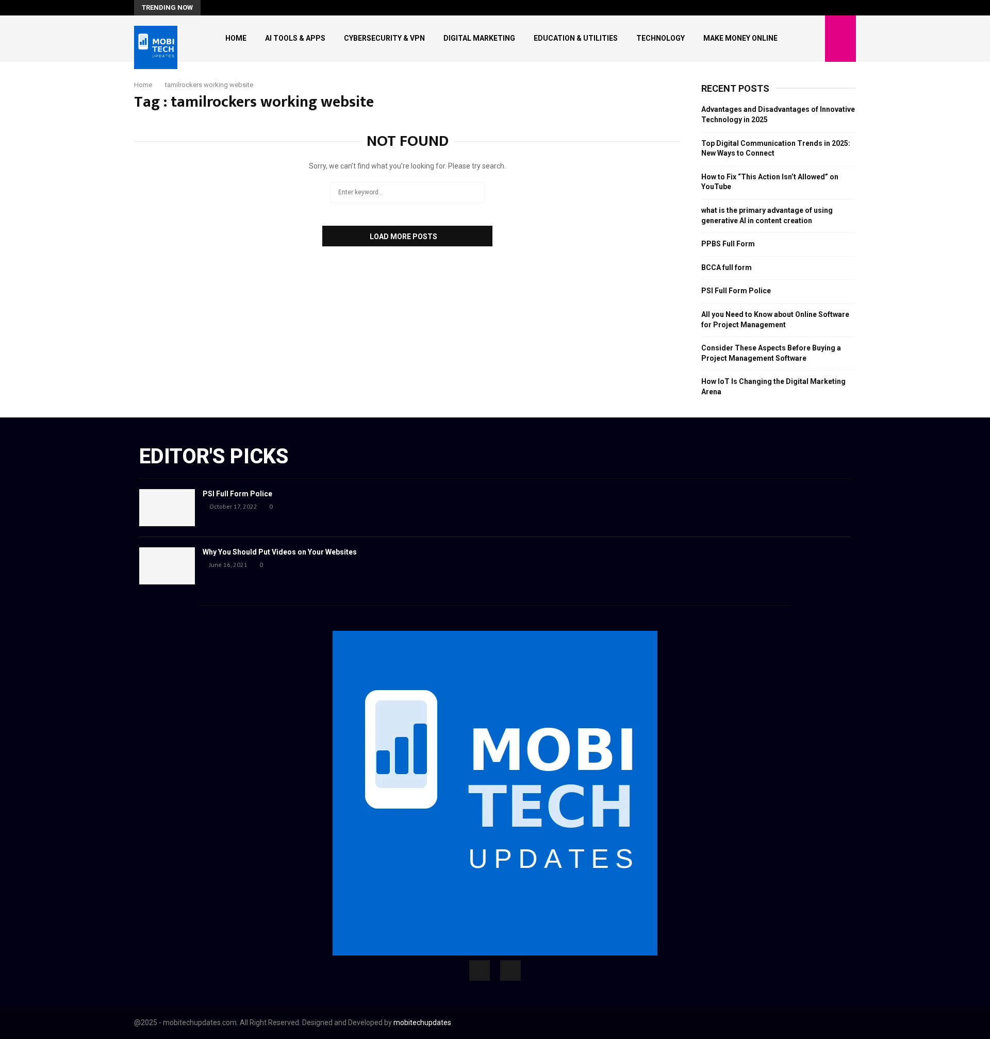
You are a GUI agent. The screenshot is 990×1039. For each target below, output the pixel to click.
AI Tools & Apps (295, 38)
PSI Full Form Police (736, 291)
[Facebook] (479, 970)
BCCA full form (726, 267)
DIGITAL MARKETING (479, 38)
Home (235, 38)
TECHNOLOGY (660, 38)
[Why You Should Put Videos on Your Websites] (167, 565)
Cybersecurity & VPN (384, 38)
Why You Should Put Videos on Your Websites (280, 552)
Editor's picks (213, 456)
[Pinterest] (510, 970)
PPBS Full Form (728, 244)
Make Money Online (740, 38)
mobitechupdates (422, 1022)
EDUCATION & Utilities (576, 38)
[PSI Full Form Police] (167, 507)
